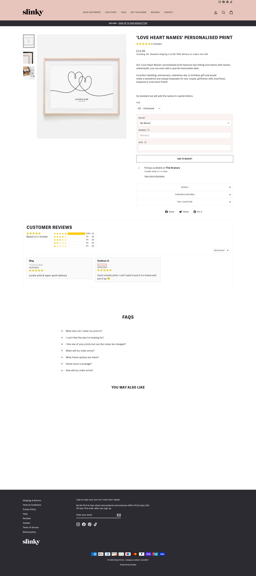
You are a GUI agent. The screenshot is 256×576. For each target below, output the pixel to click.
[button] (143, 43)
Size (138, 102)
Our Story (111, 12)
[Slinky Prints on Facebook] (84, 524)
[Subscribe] (119, 515)
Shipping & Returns (185, 194)
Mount (142, 118)
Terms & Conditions (32, 505)
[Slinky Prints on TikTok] (95, 524)
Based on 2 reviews (37, 236)
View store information (154, 176)
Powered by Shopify (128, 565)
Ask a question (184, 201)
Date (141, 142)
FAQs (123, 12)
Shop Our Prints (92, 12)
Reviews (155, 12)
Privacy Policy (29, 509)
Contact (168, 12)
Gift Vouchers (138, 12)
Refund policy (29, 532)
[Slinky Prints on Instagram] (78, 524)
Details (184, 187)
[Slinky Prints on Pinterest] (89, 524)
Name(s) (142, 130)
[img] (59, 270)
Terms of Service (31, 527)
